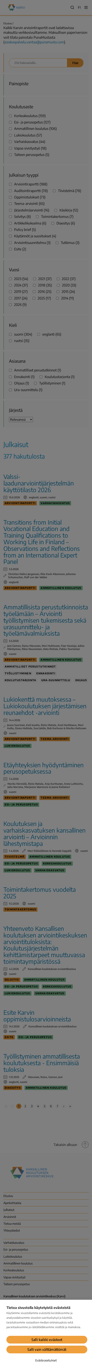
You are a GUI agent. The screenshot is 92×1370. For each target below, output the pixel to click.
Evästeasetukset (46, 1360)
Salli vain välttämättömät (46, 1349)
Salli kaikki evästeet (46, 1340)
